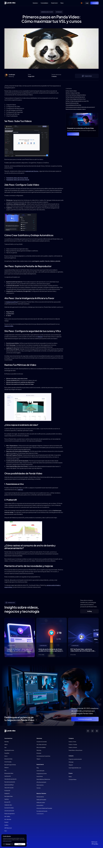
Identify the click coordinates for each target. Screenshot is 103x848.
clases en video (8, 326)
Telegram (40, 336)
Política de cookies (7, 841)
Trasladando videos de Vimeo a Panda (17, 178)
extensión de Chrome (32, 171)
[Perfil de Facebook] (92, 731)
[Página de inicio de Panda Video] (10, 3)
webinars (20, 489)
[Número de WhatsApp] (97, 731)
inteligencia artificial (11, 302)
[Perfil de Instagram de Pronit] (95, 844)
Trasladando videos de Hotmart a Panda (17, 179)
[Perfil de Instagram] (88, 731)
